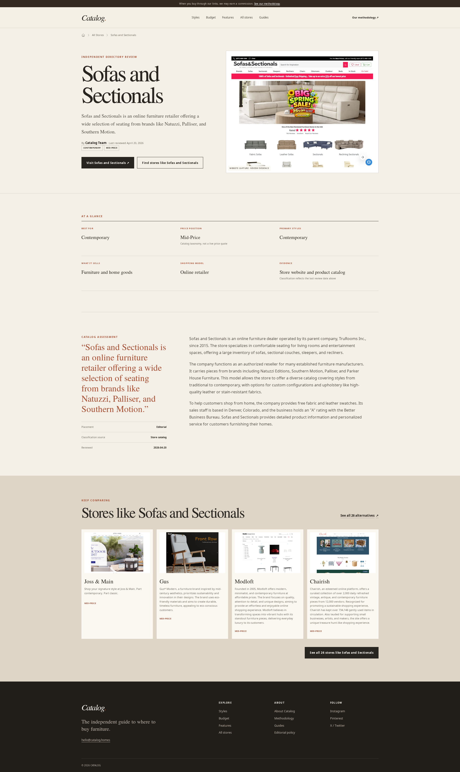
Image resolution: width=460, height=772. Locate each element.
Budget (211, 17)
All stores (246, 17)
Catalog (93, 17)
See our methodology (267, 3)
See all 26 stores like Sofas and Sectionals (342, 653)
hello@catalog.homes (95, 740)
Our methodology (365, 17)
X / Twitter (337, 725)
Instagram (337, 711)
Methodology (284, 718)
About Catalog (284, 711)
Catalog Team (96, 143)
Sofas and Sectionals (123, 35)
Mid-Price (111, 147)
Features (228, 17)
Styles (196, 17)
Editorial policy (284, 732)
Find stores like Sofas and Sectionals (170, 163)
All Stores (98, 35)
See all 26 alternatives (359, 515)
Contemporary (92, 147)
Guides (264, 17)
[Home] (83, 35)
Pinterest (336, 718)
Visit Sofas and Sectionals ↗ (107, 163)
